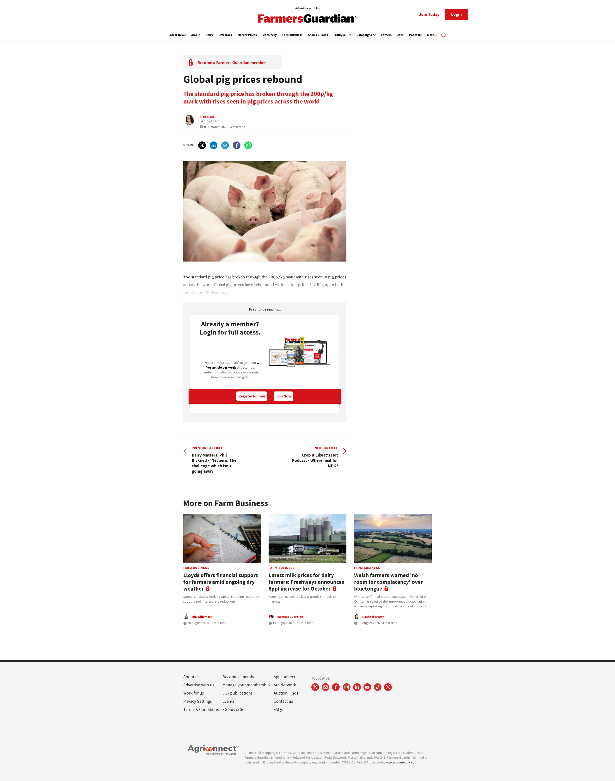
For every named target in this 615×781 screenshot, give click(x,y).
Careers (386, 35)
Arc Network (285, 685)
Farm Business (292, 35)
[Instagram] (347, 687)
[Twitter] (315, 687)
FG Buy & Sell (234, 709)
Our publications (237, 693)
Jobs (400, 35)
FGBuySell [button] (340, 35)
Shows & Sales (318, 35)
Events (228, 701)
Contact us (283, 701)
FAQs (278, 709)
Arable (195, 35)
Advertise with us (198, 685)
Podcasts (415, 35)
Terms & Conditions (201, 709)
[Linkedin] (357, 687)
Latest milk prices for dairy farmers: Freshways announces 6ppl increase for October (306, 582)
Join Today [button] (429, 14)
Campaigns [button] (365, 35)
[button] (444, 35)
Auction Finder (287, 693)
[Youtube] (367, 687)
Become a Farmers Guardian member (231, 62)
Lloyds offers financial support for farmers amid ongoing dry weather (220, 582)
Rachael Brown (373, 616)
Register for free (251, 396)
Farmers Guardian (290, 616)
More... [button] (432, 35)
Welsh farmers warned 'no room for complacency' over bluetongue (388, 582)
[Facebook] (336, 687)
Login (456, 14)
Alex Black (207, 116)
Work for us (193, 693)
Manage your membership (246, 685)
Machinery (269, 35)
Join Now (283, 396)
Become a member (239, 677)
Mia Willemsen (202, 616)
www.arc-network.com (401, 762)
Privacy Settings (197, 701)
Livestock (225, 35)
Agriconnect (284, 677)
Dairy (209, 35)
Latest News (177, 35)
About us (191, 677)
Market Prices (247, 35)
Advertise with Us (307, 8)
